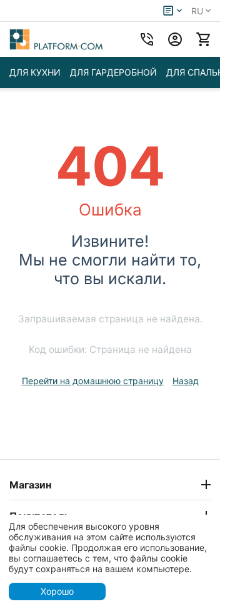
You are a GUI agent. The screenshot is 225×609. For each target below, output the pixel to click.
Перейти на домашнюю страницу (93, 380)
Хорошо (57, 591)
